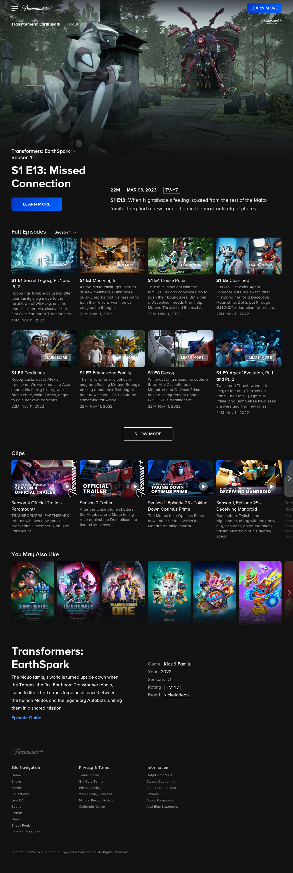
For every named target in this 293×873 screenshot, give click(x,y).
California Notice (92, 807)
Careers (152, 794)
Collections (20, 794)
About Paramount (160, 800)
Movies (17, 788)
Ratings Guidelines (161, 788)
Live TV (17, 800)
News (15, 819)
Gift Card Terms (91, 781)
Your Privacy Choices (95, 794)
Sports (16, 807)
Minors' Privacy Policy (96, 800)
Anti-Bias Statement (162, 807)
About (72, 24)
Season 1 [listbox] (63, 232)
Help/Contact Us (159, 775)
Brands (17, 813)
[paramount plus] (34, 8)
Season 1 (21, 157)
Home (16, 775)
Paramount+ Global (26, 832)
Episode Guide (26, 718)
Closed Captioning (160, 781)
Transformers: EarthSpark (35, 24)
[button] (15, 9)
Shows (16, 781)
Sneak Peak (20, 825)
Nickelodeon (176, 695)
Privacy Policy (90, 788)
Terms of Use (89, 775)
